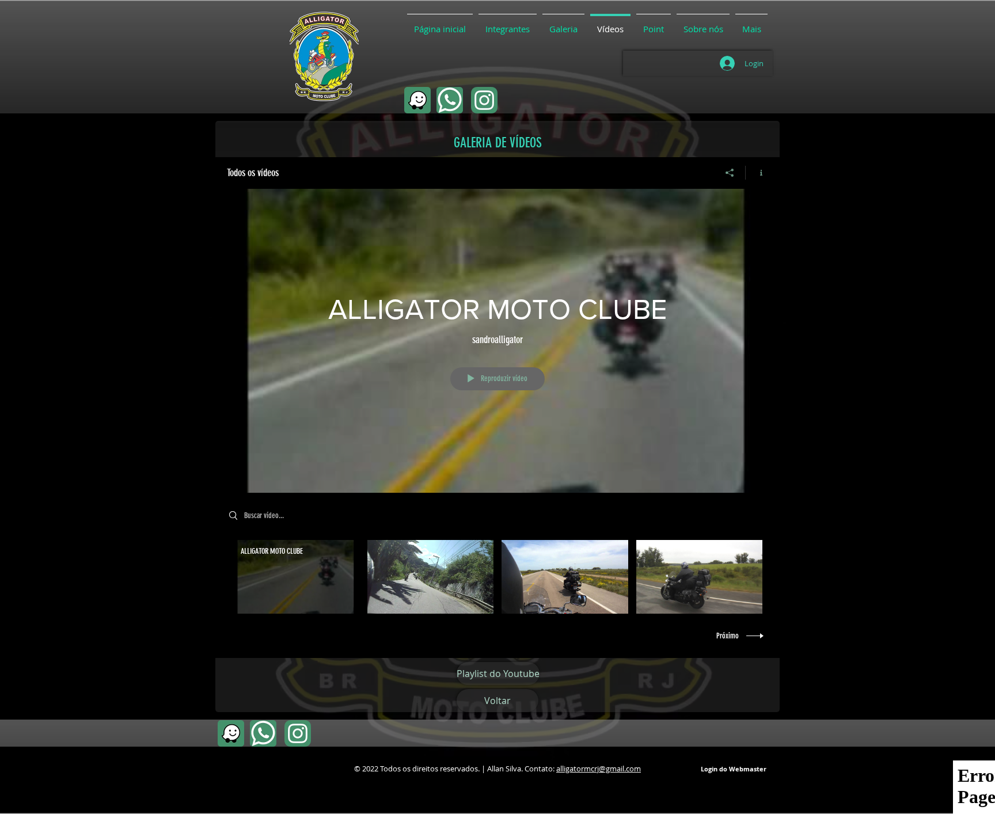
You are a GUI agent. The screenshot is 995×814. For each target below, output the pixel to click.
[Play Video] (295, 577)
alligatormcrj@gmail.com (598, 768)
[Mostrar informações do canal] (757, 173)
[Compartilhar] (730, 173)
